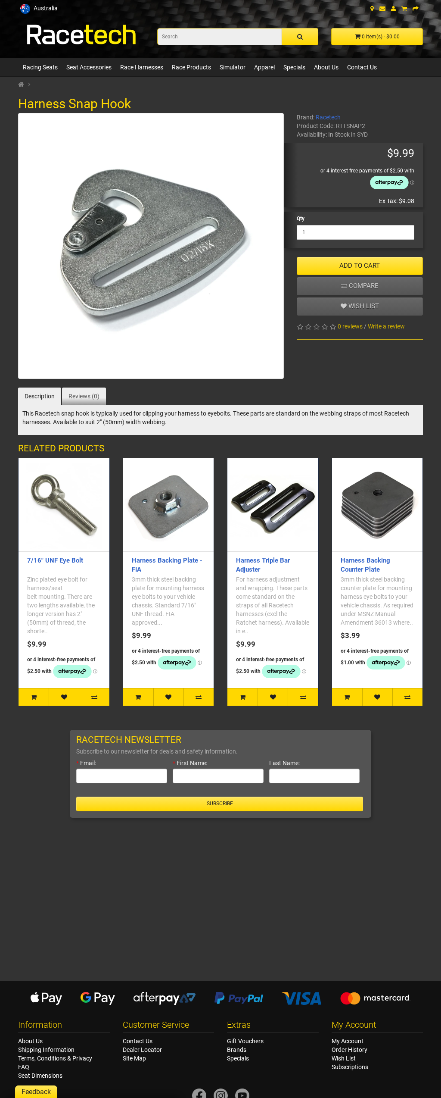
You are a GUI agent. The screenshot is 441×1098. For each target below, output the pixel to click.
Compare (363, 286)
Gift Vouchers (245, 1041)
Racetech (328, 117)
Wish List (344, 1058)
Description (40, 396)
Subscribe (220, 804)
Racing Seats (40, 67)
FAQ (23, 1067)
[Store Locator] (372, 8)
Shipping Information (46, 1049)
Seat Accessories (89, 67)
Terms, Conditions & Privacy (55, 1058)
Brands (236, 1049)
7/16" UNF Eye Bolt (55, 560)
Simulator (232, 67)
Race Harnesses (141, 67)
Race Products (191, 67)
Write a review (386, 326)
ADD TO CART (359, 265)
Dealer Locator (142, 1049)
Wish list (363, 306)
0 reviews (350, 326)
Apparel (264, 67)
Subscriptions (350, 1067)
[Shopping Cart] (404, 8)
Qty (300, 219)
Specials (294, 67)
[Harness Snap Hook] (151, 246)
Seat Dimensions (40, 1075)
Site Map (134, 1058)
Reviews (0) (83, 396)
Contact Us (362, 67)
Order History (349, 1049)
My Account (347, 1041)
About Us (326, 67)
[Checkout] (416, 8)
